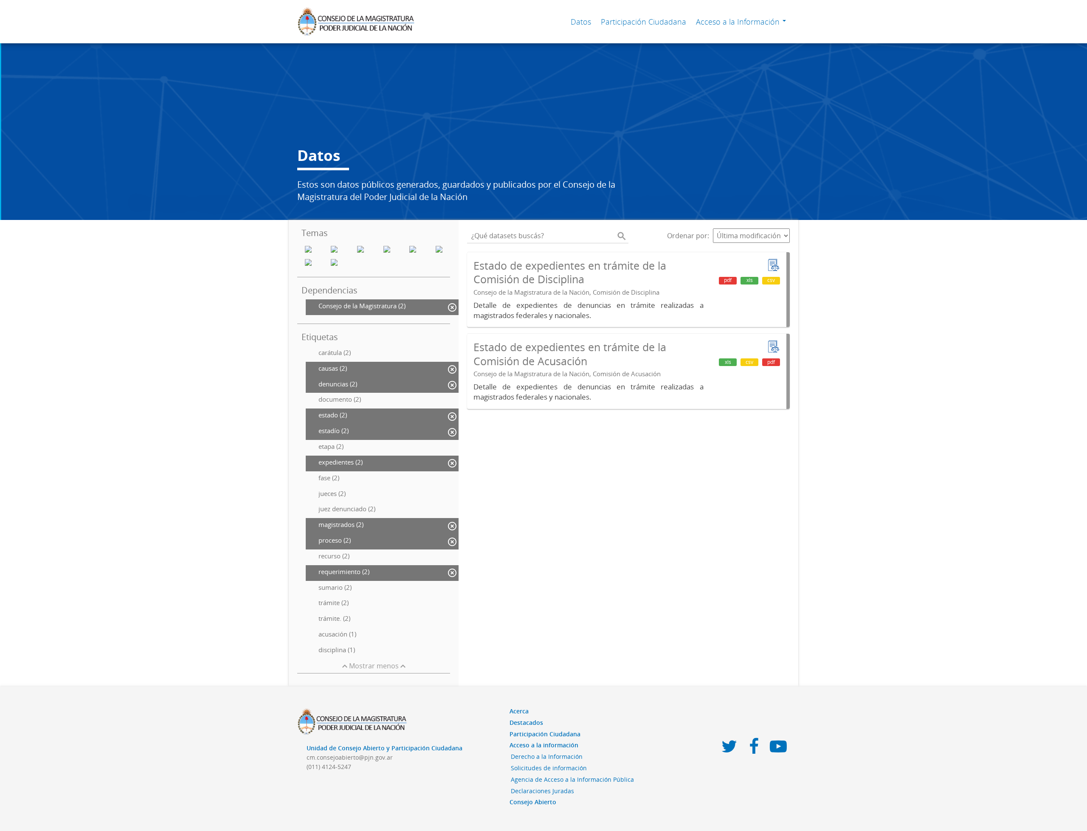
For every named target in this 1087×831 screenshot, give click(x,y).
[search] (621, 235)
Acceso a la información (544, 745)
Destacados (526, 722)
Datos (581, 22)
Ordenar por (687, 235)
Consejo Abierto (533, 802)
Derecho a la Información (547, 756)
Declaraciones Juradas (542, 791)
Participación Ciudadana (643, 22)
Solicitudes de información (549, 768)
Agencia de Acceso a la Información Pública (572, 779)
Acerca (519, 711)
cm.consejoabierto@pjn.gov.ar (350, 757)
